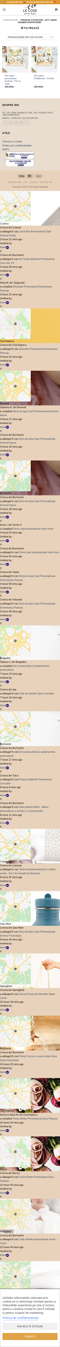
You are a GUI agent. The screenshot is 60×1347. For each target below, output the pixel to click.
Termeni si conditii (12, 141)
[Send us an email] (21, 122)
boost (3, 247)
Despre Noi (46, 182)
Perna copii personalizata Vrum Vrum (33, 528)
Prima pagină (10, 20)
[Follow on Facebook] (5, 122)
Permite (30, 1336)
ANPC (5, 149)
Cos (25, 182)
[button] (4, 9)
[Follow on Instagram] (10, 122)
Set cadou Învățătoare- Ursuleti (44, 77)
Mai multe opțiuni (30, 1326)
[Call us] (27, 122)
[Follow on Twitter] (16, 122)
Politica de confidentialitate (17, 145)
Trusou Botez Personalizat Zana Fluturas (35, 1118)
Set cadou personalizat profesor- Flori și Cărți (13, 80)
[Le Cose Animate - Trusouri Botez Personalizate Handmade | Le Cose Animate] (30, 9)
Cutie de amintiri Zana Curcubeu (36, 693)
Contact (33, 182)
